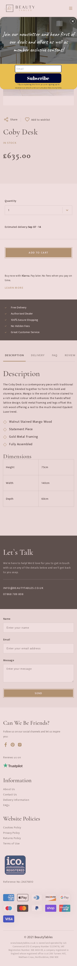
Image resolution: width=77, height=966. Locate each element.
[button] (72, 21)
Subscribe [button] (38, 78)
